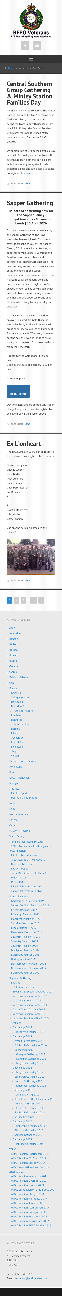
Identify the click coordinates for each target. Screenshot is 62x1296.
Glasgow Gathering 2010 (28, 1130)
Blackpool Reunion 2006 (25, 954)
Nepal (12, 808)
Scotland (16, 1023)
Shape (14, 751)
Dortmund (17, 701)
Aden (12, 627)
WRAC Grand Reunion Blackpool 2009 (32, 1189)
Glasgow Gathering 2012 (28, 1072)
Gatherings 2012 (22, 1067)
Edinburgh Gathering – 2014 (30, 1045)
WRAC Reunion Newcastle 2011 (29, 1176)
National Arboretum (22, 864)
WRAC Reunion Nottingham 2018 (30, 1153)
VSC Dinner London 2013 (27, 1000)
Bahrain (13, 638)
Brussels (16, 693)
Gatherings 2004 (22, 1139)
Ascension (15, 633)
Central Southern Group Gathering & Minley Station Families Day (29, 93)
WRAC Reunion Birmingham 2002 (30, 1221)
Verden (15, 755)
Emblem (16, 715)
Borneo (13, 649)
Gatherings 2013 (24, 1049)
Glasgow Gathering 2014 (28, 1063)
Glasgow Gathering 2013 (30, 1054)
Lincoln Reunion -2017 (24, 910)
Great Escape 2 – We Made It (28, 859)
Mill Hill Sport (19, 793)
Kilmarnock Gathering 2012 (30, 1085)
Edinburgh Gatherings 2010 (30, 1126)
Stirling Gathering (24, 1117)
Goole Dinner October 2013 (29, 1009)
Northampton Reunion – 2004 (28, 963)
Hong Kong (15, 766)
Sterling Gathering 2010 (28, 1134)
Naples (13, 803)
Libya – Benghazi (19, 777)
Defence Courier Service (23, 761)
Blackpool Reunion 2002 (25, 972)
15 (33, 600)
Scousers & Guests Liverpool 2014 (33, 991)
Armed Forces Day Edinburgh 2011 (34, 1099)
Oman (12, 825)
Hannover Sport (22, 724)
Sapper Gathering (30, 203)
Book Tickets (18, 393)
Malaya (13, 783)
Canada (13, 666)
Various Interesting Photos (26, 891)
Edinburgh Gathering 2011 (29, 1112)
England (15, 982)
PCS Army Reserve (19, 830)
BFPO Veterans (31, 20)
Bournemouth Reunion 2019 (27, 901)
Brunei (13, 655)
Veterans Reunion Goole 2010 (30, 1014)
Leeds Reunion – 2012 (24, 927)
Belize (13, 644)
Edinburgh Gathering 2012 (29, 1076)
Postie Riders (18, 882)
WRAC (12, 1149)
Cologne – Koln (20, 697)
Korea (12, 772)
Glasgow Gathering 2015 (28, 1031)
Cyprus (13, 671)
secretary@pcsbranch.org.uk (31, 1278)
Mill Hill (14, 788)
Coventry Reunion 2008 (24, 945)
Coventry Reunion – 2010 (25, 936)
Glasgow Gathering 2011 (28, 1108)
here (28, 173)
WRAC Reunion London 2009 (27, 1185)
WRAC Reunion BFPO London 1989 (31, 1225)
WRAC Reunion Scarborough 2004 (30, 1207)
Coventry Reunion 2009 (24, 941)
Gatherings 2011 (22, 1090)
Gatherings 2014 (22, 1036)
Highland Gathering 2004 (28, 1143)
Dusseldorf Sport (23, 710)
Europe (13, 688)
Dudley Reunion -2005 (24, 959)
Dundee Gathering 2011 (28, 1103)
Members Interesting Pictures (26, 841)
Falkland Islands (18, 677)
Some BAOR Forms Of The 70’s (29, 873)
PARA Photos (19, 877)
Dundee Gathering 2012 (28, 1081)
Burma (13, 660)
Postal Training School (24, 797)
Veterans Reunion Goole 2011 (30, 1005)
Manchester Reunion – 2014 (27, 918)
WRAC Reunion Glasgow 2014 (28, 1162)
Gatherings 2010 (22, 1121)
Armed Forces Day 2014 (28, 1040)
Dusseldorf (17, 706)
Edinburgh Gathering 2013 (31, 1058)
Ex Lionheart (24, 443)
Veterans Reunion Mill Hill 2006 (31, 1018)
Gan (11, 683)
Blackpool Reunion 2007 (25, 950)
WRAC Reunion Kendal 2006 (27, 1203)
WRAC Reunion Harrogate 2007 (29, 1198)
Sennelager (17, 746)
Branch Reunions (18, 896)
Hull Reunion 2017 (23, 987)
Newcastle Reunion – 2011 (27, 932)
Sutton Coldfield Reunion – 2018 (30, 905)
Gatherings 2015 (22, 1027)
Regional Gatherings (20, 978)
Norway (13, 819)
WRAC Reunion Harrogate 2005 (29, 1212)
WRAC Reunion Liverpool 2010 (28, 1180)
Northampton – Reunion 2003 (28, 968)
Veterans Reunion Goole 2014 (30, 996)
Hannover (16, 719)
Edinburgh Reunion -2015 (25, 914)
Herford (15, 728)
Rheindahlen (18, 742)
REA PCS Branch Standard (26, 886)
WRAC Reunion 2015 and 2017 (28, 1158)
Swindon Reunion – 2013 (25, 923)
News (27, 183)
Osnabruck (17, 737)
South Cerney (16, 836)
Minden (15, 733)
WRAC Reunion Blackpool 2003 (29, 1216)
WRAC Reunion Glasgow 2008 (28, 1194)
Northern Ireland (19, 814)
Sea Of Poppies (20, 868)
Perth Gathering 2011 (27, 1094)
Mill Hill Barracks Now (24, 855)
